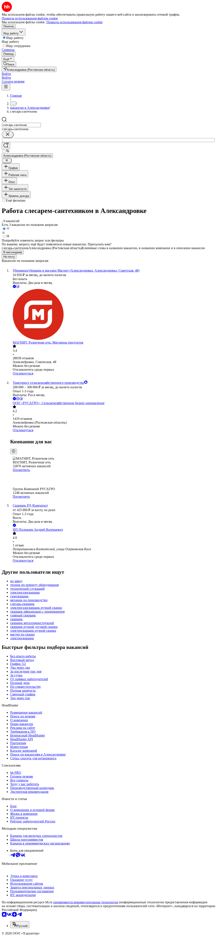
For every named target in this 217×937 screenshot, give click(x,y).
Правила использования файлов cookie (74, 22)
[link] (9, 64)
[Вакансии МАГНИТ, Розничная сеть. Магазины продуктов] (113, 315)
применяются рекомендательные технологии (85, 902)
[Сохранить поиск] (6, 145)
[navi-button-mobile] (6, 86)
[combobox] (21, 125)
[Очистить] (8, 134)
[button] (6, 74)
